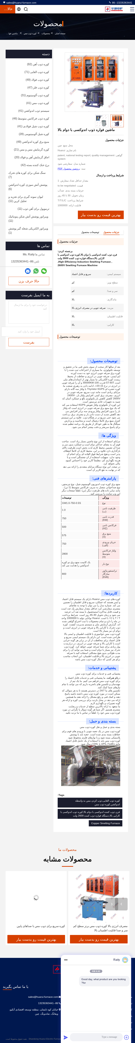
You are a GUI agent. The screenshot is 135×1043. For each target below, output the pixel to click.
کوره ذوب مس (30, 33)
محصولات (45, 33)
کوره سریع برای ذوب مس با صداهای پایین (41, 926)
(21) (31, 149)
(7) (27, 175)
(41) (37, 103)
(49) (37, 79)
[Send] (66, 1037)
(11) (25, 199)
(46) (30, 118)
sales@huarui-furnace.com (21, 2)
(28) (34, 134)
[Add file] (126, 1037)
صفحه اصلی (60, 33)
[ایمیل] (27, 271)
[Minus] (66, 960)
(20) (31, 157)
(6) (27, 187)
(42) (35, 165)
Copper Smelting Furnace (105, 823)
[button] (121, 904)
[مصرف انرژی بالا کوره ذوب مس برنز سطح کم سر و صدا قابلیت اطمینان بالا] (99, 898)
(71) (36, 71)
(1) (28, 230)
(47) (38, 87)
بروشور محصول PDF (69, 168)
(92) (38, 64)
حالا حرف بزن (29, 281)
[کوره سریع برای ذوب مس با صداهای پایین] (36, 898)
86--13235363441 (121, 2)
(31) (35, 95)
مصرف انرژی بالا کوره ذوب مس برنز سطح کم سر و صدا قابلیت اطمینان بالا (100, 928)
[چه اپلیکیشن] (36, 271)
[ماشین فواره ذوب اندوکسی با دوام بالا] (94, 82)
